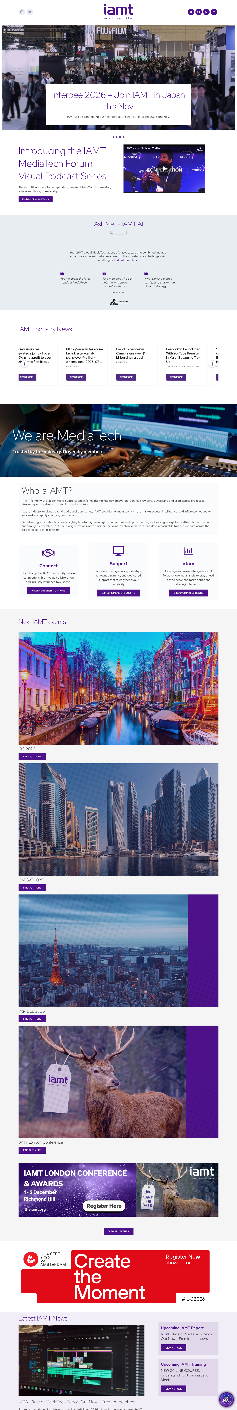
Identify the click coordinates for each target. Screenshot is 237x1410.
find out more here (126, 248)
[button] (113, 125)
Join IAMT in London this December (118, 95)
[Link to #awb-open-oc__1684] (214, 12)
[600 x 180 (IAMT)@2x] (115, 1237)
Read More (24, 365)
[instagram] (22, 12)
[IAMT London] (118, 1153)
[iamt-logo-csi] (118, 5)
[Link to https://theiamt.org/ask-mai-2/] (191, 12)
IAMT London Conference (41, 1130)
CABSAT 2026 (31, 868)
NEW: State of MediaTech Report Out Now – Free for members (77, 1390)
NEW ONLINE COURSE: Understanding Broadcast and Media (185, 1363)
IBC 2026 (27, 737)
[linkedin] (30, 12)
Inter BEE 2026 (32, 999)
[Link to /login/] (198, 12)
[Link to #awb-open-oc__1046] (206, 12)
